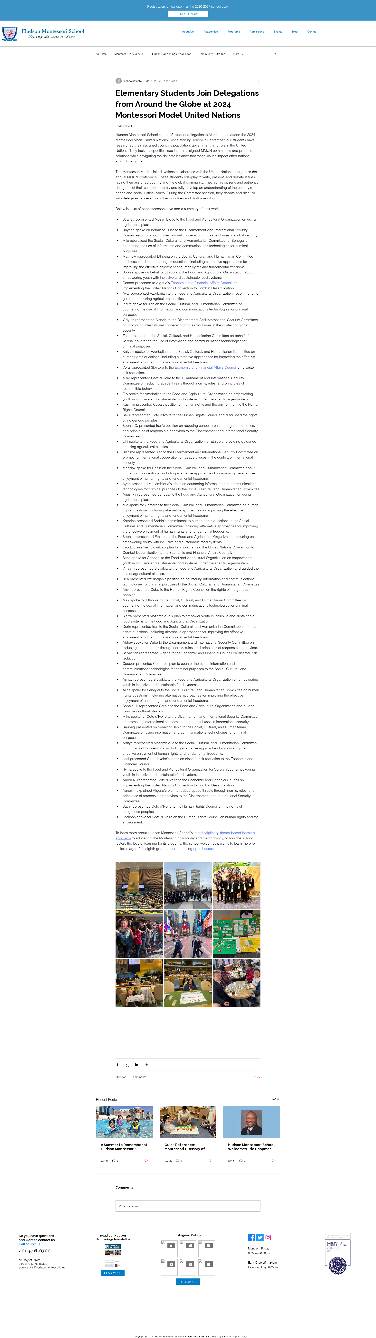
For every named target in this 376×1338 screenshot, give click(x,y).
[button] (188, 31)
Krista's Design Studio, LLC (236, 1336)
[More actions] (258, 81)
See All (275, 1099)
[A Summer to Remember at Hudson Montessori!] (124, 1122)
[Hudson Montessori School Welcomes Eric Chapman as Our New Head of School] (251, 1122)
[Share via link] (146, 1065)
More (236, 54)
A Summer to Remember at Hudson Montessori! (124, 1147)
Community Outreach (212, 54)
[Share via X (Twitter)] (127, 1065)
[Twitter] (260, 1237)
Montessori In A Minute (128, 54)
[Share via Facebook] (117, 1065)
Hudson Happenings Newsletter (171, 54)
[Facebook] (251, 1237)
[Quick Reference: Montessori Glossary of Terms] (188, 1122)
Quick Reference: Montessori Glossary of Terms (184, 1147)
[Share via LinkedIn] (136, 1065)
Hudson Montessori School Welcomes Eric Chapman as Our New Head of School (251, 1147)
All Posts (101, 54)
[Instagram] (268, 1237)
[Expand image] (139, 885)
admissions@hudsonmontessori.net (42, 1267)
